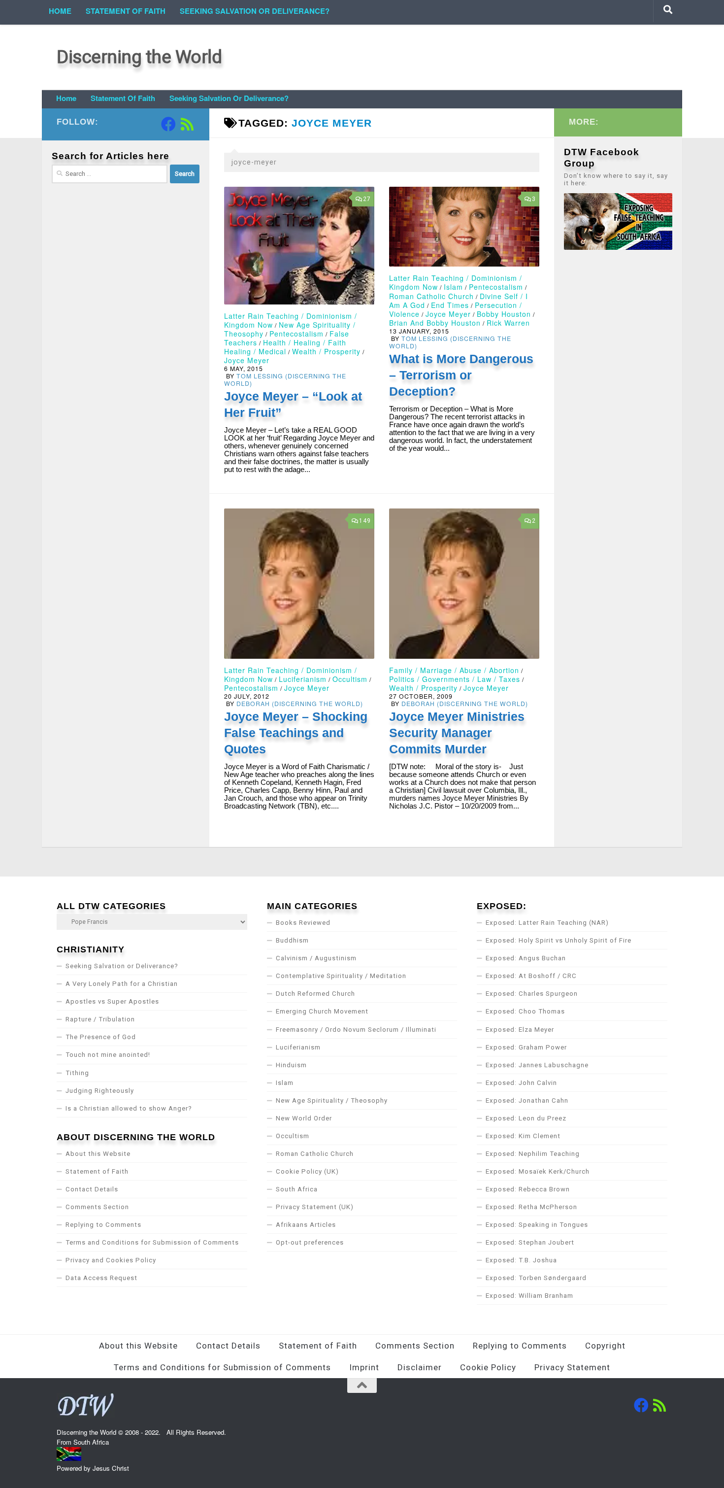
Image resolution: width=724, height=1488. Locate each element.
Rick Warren (508, 323)
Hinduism (291, 1065)
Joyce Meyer (246, 360)
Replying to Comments (103, 1224)
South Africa (297, 1189)
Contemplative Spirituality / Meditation (341, 976)
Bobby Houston (504, 314)
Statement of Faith (125, 10)
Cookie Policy (488, 1367)
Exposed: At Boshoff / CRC (531, 976)
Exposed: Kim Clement (523, 1136)
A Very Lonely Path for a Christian (122, 983)
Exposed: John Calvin (521, 1082)
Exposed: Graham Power (526, 1047)
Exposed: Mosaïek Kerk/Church (538, 1171)
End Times (450, 305)
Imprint (364, 1367)
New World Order (304, 1118)
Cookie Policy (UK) (307, 1171)
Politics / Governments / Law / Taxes (454, 679)
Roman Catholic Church (431, 296)
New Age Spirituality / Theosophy (332, 1100)
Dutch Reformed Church (315, 993)
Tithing (77, 1073)
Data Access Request (101, 1278)
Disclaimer (419, 1367)
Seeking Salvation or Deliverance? (254, 10)
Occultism (349, 679)
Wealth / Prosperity (326, 351)
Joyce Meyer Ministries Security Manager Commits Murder (457, 733)
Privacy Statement (572, 1367)
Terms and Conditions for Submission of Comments (152, 1242)
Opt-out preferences (310, 1242)
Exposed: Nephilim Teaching (533, 1153)
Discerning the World (139, 57)
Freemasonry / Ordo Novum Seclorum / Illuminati (356, 1029)
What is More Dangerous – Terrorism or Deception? (461, 375)
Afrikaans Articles (306, 1224)
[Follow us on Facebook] (168, 124)
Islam (453, 287)
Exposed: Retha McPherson (531, 1207)
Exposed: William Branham (529, 1295)
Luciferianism (303, 679)
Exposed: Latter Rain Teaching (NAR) (547, 922)
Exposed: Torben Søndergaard (536, 1278)
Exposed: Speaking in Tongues (537, 1224)
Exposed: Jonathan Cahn (527, 1100)
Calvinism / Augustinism (316, 958)
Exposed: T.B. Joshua (521, 1260)
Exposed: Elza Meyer (520, 1029)
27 (367, 199)
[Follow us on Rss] (187, 124)
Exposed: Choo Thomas (525, 1011)
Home (60, 10)
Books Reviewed (303, 922)
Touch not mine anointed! (108, 1054)
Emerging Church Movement (322, 1011)
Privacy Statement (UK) (315, 1207)
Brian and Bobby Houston (435, 323)
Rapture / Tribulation (100, 1019)
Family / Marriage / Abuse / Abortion (454, 670)
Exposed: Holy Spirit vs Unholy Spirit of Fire (558, 940)
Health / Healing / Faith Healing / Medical (285, 347)
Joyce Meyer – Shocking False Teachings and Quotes (295, 733)
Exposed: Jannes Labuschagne (537, 1065)
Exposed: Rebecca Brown (528, 1189)
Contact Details (92, 1189)
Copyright (605, 1346)
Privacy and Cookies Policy (111, 1260)
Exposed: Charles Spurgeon (532, 993)
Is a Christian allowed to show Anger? (129, 1108)
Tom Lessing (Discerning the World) (285, 379)
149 (365, 520)
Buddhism (292, 940)
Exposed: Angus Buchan (526, 958)
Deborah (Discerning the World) (299, 703)
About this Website (98, 1153)
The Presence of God (101, 1037)
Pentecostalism (296, 333)
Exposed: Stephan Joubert (530, 1242)
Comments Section (97, 1207)
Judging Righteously (100, 1090)
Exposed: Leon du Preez (526, 1118)
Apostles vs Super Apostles (112, 1001)
